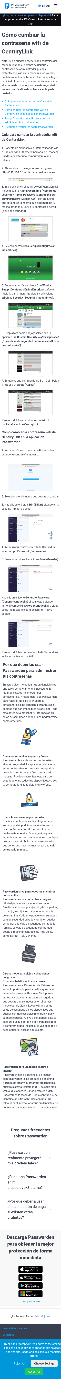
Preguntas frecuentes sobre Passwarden (29, 127)
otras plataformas (30, 1301)
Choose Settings (44, 1363)
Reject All (19, 1363)
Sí (41, 1316)
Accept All (34, 1371)
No (48, 1316)
